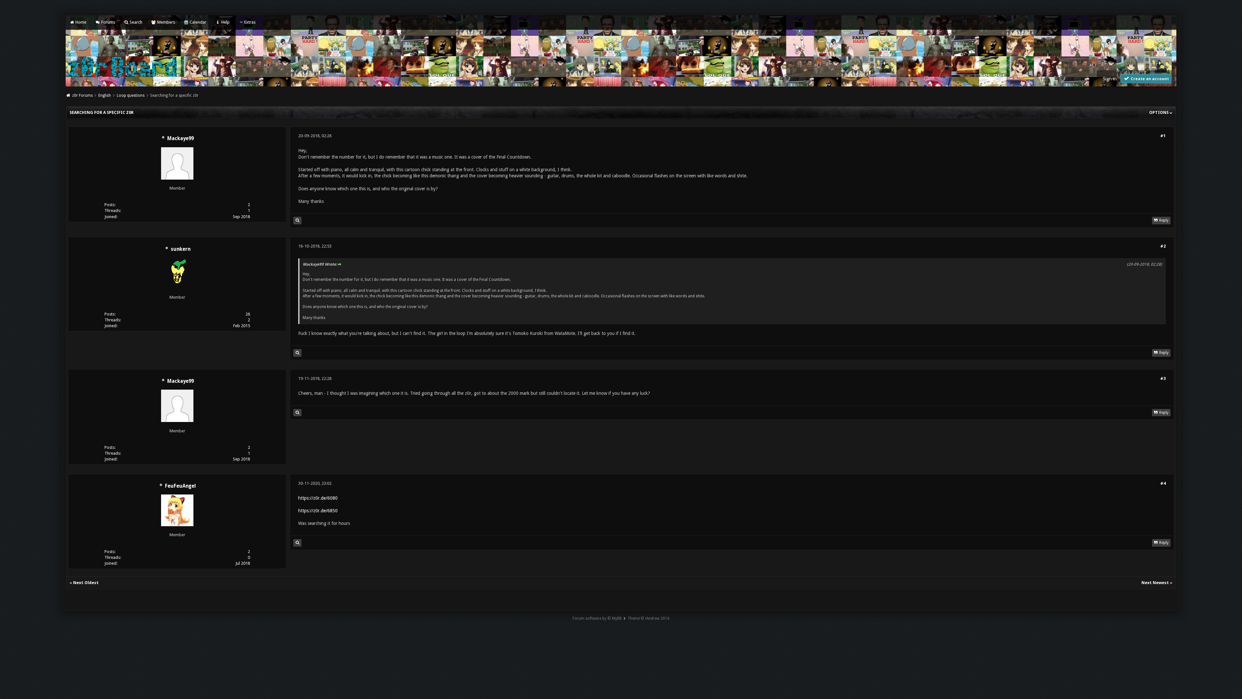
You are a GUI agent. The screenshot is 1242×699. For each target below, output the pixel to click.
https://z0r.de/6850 (318, 510)
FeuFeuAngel (180, 486)
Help (224, 22)
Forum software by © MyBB (597, 618)
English (104, 95)
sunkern (181, 249)
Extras (250, 22)
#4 (1163, 483)
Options (1159, 112)
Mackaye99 (180, 138)
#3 (1163, 378)
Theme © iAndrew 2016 (648, 618)
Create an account (1149, 79)
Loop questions (131, 95)
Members (165, 22)
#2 (1163, 246)
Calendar (197, 22)
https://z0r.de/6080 (318, 498)
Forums (107, 22)
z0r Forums (82, 95)
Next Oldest (86, 582)
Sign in (1110, 78)
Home (80, 22)
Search (135, 22)
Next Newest (1155, 582)
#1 (1163, 135)
